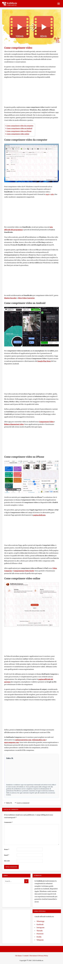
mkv (52, 194)
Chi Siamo (18, 955)
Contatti (25, 955)
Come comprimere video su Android (19, 128)
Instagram (40, 927)
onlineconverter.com (23, 740)
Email (6, 855)
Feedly (39, 937)
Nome (6, 849)
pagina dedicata (39, 515)
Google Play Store (44, 361)
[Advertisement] (31, 92)
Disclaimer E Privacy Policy (39, 955)
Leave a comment (23, 803)
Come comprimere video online (18, 134)
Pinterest (40, 934)
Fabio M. (9, 803)
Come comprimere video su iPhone (18, 131)
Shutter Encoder (10, 298)
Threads (40, 931)
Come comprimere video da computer (19, 126)
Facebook (40, 924)
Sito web (7, 861)
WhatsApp (40, 921)
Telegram (40, 940)
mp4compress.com (11, 742)
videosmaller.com (39, 740)
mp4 (47, 194)
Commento (8, 822)
